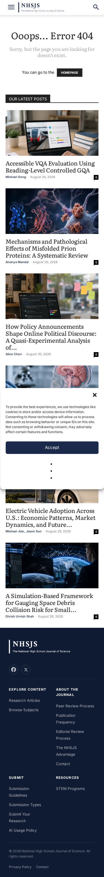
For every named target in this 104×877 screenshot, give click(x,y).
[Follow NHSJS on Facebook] (13, 669)
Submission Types (25, 804)
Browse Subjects (24, 710)
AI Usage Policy (23, 830)
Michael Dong (16, 177)
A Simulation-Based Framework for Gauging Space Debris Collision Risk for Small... (49, 602)
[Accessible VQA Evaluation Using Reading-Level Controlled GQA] (52, 133)
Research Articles (24, 700)
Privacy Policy (20, 867)
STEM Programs (70, 788)
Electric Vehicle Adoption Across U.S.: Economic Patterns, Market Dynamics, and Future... (50, 517)
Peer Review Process (75, 706)
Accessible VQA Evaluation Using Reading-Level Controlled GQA (50, 166)
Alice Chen (14, 354)
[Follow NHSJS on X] (26, 669)
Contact (63, 764)
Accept (52, 447)
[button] (95, 395)
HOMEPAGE (69, 73)
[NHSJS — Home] (42, 647)
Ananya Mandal (17, 262)
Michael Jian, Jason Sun (24, 531)
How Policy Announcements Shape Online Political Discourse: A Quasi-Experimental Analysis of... (51, 336)
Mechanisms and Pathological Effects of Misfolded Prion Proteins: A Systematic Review (47, 248)
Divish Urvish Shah (20, 616)
